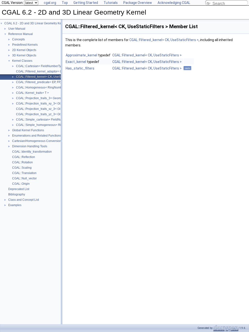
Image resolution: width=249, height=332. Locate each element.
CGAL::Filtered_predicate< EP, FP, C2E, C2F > (46, 82)
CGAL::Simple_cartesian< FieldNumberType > (46, 119)
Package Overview (137, 3)
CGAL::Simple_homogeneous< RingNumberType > (50, 125)
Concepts (18, 39)
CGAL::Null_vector (24, 178)
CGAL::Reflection (23, 157)
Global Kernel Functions (28, 130)
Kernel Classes (22, 60)
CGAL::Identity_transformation (32, 151)
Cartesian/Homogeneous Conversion (37, 141)
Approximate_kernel (81, 55)
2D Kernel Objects (24, 50)
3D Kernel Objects (24, 55)
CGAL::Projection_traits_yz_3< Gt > (39, 114)
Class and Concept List (23, 199)
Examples (14, 205)
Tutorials (111, 3)
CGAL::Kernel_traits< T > (32, 93)
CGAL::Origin (21, 183)
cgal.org (50, 3)
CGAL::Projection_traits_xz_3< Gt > (39, 109)
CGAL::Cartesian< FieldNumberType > (41, 66)
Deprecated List (18, 189)
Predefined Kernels (25, 44)
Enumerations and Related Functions (36, 135)
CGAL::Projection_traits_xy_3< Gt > (39, 103)
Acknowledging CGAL (174, 3)
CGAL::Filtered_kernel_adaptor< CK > (41, 71)
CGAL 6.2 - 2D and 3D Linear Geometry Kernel (35, 23)
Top (65, 3)
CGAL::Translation (24, 173)
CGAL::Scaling (22, 167)
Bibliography (16, 194)
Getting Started (85, 3)
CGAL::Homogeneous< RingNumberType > (44, 87)
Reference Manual (20, 34)
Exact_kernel (76, 62)
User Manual (16, 28)
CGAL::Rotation (22, 162)
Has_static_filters (80, 68)
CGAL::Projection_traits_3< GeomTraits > (43, 98)
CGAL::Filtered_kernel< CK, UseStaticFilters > (46, 77)
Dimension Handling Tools (29, 146)
